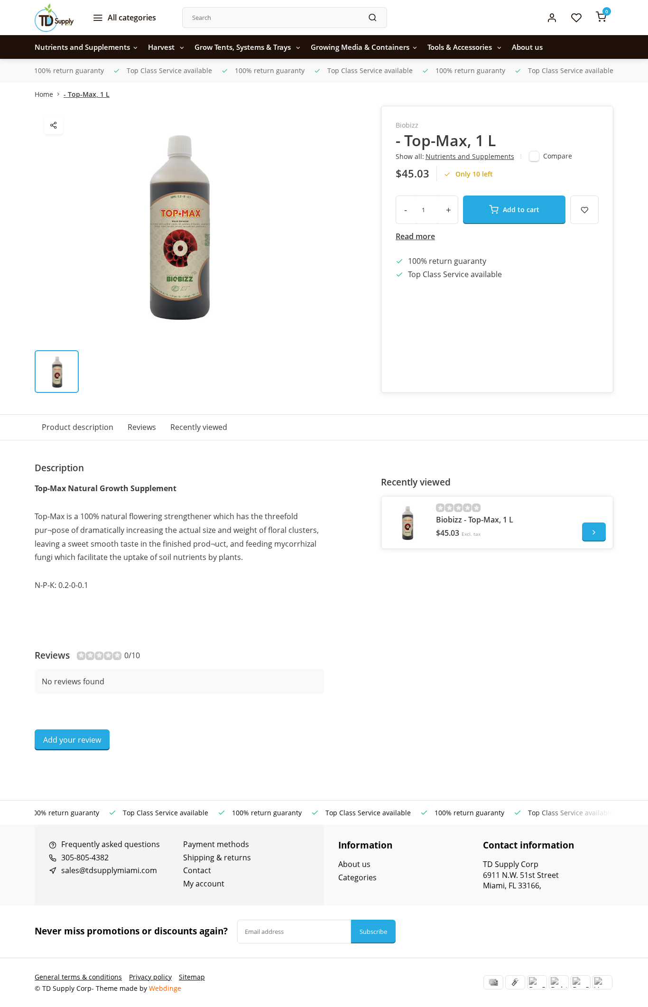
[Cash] (515, 982)
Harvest (162, 47)
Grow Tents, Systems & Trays (243, 47)
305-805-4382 (85, 857)
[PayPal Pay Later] (581, 982)
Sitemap (192, 976)
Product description (77, 427)
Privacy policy (150, 976)
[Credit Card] (493, 982)
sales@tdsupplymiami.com (109, 870)
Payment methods (216, 844)
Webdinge (165, 988)
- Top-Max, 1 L (87, 94)
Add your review (72, 740)
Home (44, 94)
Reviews (142, 427)
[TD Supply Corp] (54, 17)
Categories (357, 877)
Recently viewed (198, 427)
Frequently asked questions (110, 844)
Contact (197, 870)
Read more (415, 236)
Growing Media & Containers (360, 47)
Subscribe (373, 931)
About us (527, 47)
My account (203, 883)
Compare (557, 155)
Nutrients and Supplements (82, 47)
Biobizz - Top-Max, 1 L (474, 519)
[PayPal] (537, 982)
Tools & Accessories (460, 47)
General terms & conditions (78, 976)
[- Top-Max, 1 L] (407, 522)
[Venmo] (602, 982)
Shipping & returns (217, 857)
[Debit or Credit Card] (559, 982)
